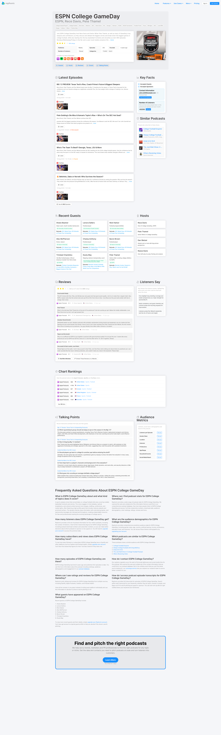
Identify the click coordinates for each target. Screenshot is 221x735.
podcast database (84, 569)
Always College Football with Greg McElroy (153, 135)
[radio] (57, 43)
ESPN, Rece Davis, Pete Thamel (78, 21)
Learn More (110, 660)
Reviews (80, 65)
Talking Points (103, 65)
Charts (90, 65)
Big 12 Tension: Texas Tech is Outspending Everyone (72, 427)
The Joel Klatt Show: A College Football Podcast (153, 147)
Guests (60, 65)
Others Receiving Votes (152, 153)
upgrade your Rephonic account (97, 622)
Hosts (71, 65)
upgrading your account (119, 531)
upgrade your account (98, 544)
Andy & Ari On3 (149, 141)
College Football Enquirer (152, 129)
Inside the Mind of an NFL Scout (66, 450)
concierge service (131, 568)
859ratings (72, 43)
